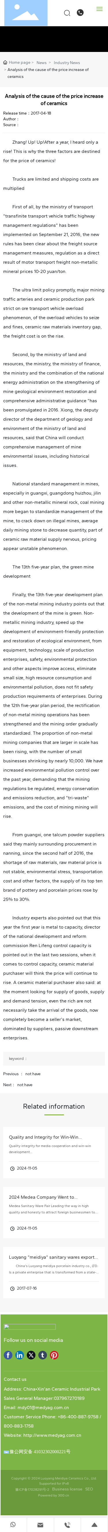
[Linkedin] (19, 1355)
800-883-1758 (19, 1426)
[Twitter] (31, 1355)
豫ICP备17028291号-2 (32, 1490)
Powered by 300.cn (54, 1495)
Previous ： (13, 1073)
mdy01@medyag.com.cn (43, 1407)
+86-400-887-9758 (78, 1416)
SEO (89, 1489)
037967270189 (69, 1398)
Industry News (67, 62)
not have (33, 1073)
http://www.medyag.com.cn (52, 1435)
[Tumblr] (42, 1355)
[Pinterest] (54, 1355)
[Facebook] (8, 1355)
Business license (67, 1489)
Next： (9, 1084)
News (42, 62)
